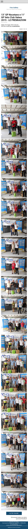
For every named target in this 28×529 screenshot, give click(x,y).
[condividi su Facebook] (21, 518)
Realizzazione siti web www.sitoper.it (14, 527)
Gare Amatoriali (18, 9)
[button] (2, 1)
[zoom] (14, 38)
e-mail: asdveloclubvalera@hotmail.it (14, 525)
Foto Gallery (12, 9)
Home (8, 9)
